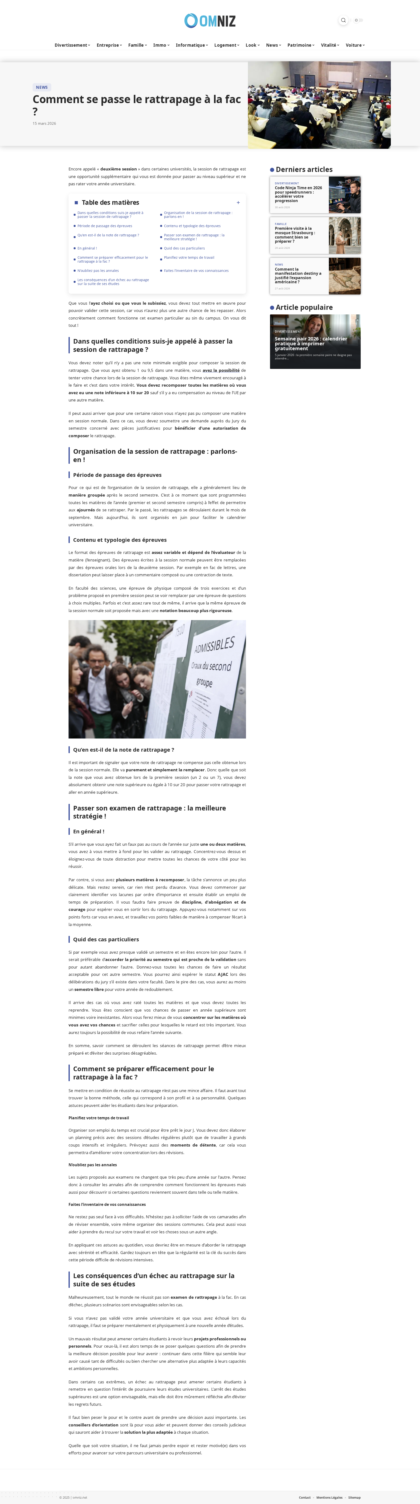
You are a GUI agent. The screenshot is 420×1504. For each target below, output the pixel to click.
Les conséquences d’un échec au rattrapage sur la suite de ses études (113, 281)
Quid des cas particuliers (184, 248)
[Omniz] (210, 20)
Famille (281, 224)
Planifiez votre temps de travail (189, 257)
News (42, 87)
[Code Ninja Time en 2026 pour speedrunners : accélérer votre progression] (345, 195)
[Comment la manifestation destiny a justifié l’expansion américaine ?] (345, 276)
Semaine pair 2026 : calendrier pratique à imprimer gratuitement (311, 343)
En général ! (87, 248)
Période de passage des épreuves (105, 225)
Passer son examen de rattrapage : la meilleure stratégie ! (194, 237)
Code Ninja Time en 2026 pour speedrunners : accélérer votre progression (298, 194)
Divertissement (287, 183)
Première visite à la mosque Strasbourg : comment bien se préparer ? (295, 235)
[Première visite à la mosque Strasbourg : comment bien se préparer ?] (345, 235)
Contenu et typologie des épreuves (192, 225)
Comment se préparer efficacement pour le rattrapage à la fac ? (113, 259)
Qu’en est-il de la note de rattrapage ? (108, 235)
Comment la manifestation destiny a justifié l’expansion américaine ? (298, 276)
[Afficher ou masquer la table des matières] (189, 202)
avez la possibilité (221, 370)
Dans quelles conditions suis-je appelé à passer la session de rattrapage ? (110, 214)
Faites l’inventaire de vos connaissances (196, 270)
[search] (343, 20)
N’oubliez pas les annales (98, 270)
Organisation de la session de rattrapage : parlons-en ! (198, 214)
